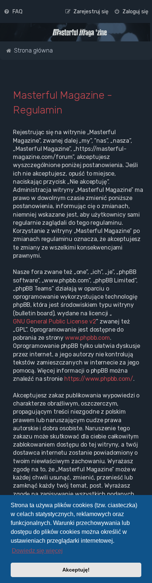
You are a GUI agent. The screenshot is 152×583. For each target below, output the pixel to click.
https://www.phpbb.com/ (98, 378)
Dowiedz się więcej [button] (37, 551)
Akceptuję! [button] (76, 570)
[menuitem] (13, 11)
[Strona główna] (80, 32)
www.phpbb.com (87, 337)
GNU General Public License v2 (54, 321)
